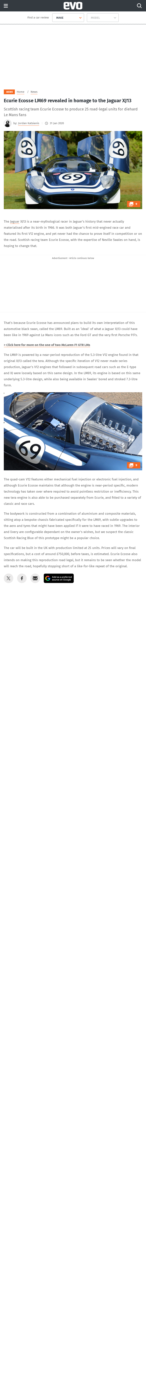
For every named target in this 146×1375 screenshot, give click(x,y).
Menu (6, 6)
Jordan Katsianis (28, 123)
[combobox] (54, 18)
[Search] (139, 6)
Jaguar (14, 222)
